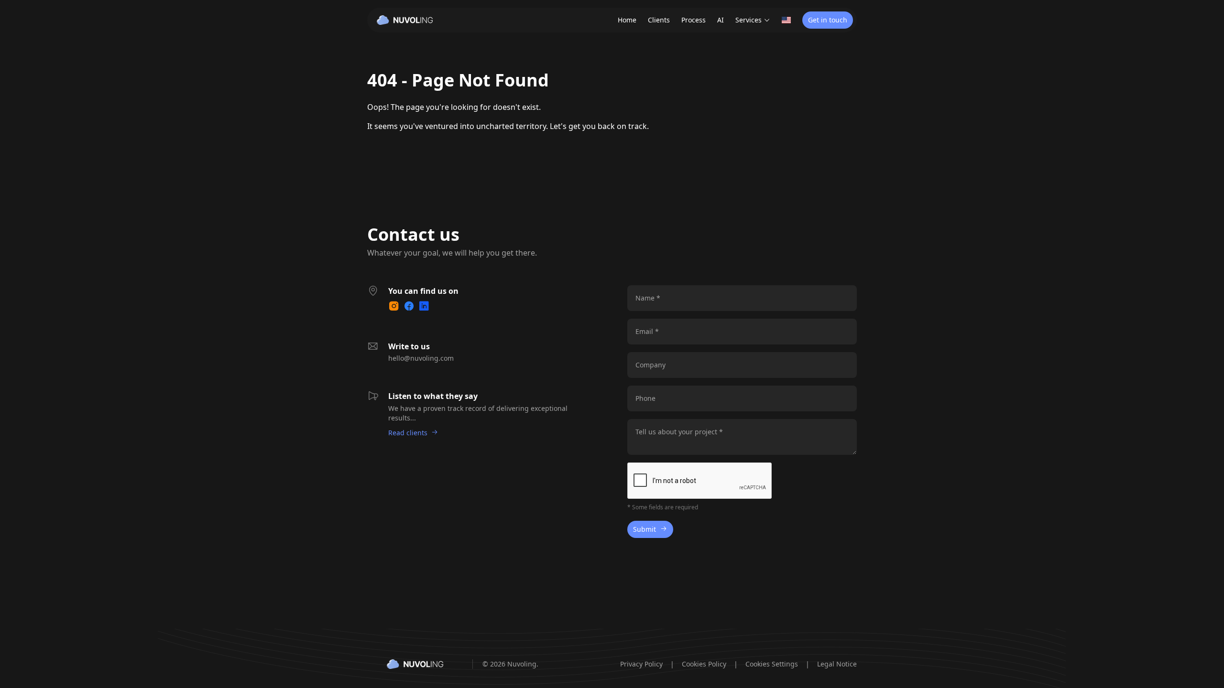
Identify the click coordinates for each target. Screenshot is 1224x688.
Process (693, 19)
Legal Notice (837, 663)
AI (720, 19)
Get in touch (827, 19)
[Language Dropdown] (786, 20)
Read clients (407, 432)
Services (748, 19)
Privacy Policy (641, 663)
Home (627, 19)
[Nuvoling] (405, 20)
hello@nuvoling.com (421, 358)
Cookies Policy (704, 663)
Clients (659, 19)
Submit (644, 529)
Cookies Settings (771, 663)
